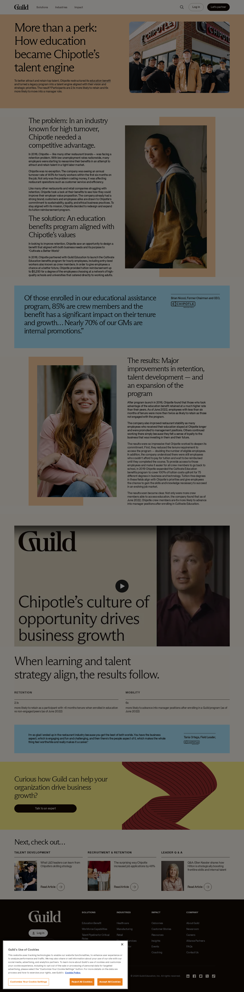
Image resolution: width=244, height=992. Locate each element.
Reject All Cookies (82, 981)
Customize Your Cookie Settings (28, 981)
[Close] (122, 944)
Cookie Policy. (73, 972)
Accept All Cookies (110, 981)
